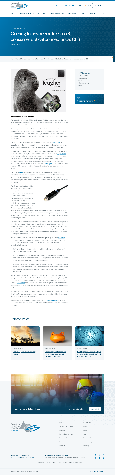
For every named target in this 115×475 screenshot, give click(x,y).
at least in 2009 (52, 300)
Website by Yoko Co (97, 472)
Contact (93, 13)
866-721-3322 (16, 458)
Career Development (57, 13)
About (83, 13)
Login (89, 5)
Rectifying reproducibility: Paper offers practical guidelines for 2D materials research (89, 354)
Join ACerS (98, 5)
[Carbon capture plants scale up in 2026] (25, 336)
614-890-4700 (28, 458)
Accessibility (87, 442)
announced (56, 142)
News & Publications (27, 13)
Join (84, 434)
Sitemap (86, 446)
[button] (103, 13)
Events (13, 13)
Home (12, 59)
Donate (78, 5)
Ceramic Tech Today (37, 59)
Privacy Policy (88, 438)
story (21, 172)
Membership (72, 13)
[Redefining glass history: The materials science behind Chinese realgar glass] (57, 336)
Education (41, 13)
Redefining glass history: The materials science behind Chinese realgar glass (55, 354)
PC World (61, 238)
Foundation (87, 422)
